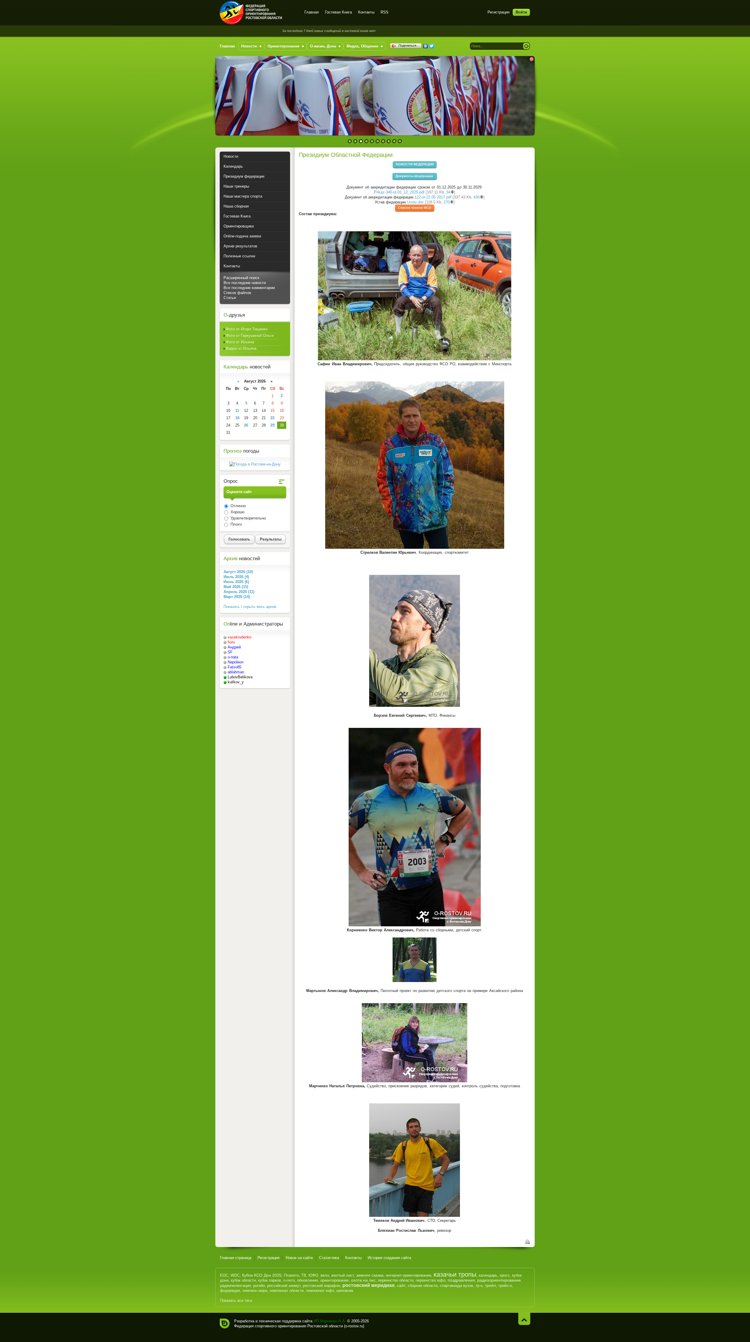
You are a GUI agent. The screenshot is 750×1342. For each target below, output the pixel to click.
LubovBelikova (240, 677)
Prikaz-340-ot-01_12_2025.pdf (399, 192)
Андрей (234, 647)
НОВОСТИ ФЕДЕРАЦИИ (415, 164)
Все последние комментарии (249, 288)
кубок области (243, 1280)
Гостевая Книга (338, 12)
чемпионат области (287, 1290)
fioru (231, 642)
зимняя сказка (369, 1275)
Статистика (329, 1258)
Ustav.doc (415, 202)
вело (325, 1275)
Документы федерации (415, 176)
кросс (505, 1275)
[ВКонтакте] (425, 46)
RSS (384, 12)
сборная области (422, 1285)
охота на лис (363, 1280)
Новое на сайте (299, 1258)
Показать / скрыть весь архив (250, 606)
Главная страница (235, 1258)
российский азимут (284, 1285)
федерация (230, 1290)
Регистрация (498, 12)
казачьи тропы (455, 1274)
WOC (235, 1275)
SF (230, 652)
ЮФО (313, 1275)
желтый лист (342, 1275)
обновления (307, 1280)
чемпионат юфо (320, 1290)
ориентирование (334, 1280)
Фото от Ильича (240, 342)
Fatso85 (234, 667)
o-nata (233, 657)
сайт (401, 1285)
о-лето (289, 1280)
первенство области (395, 1280)
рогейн (259, 1285)
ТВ (303, 1275)
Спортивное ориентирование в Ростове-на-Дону (258, 12)
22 (272, 418)
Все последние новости (245, 283)
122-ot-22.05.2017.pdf (433, 197)
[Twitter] (432, 46)
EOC (224, 1275)
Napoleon (235, 662)
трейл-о (505, 1285)
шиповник (344, 1290)
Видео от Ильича (241, 348)
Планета (291, 1275)
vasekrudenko (239, 637)
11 (237, 410)
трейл (490, 1285)
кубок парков (269, 1280)
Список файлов (237, 293)
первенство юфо (430, 1280)
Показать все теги (236, 1300)
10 (400, 141)
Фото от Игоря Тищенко (246, 329)
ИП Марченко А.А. (329, 1321)
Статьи (230, 297)
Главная (311, 12)
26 (246, 425)
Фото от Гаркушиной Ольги (250, 335)
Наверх (524, 1318)
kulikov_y (236, 682)
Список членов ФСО (414, 207)
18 (237, 418)
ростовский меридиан (368, 1285)
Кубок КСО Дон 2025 (262, 1275)
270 (447, 202)
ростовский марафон (321, 1285)
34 (448, 192)
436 (476, 197)
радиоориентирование (499, 1280)
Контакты (366, 12)
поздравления (461, 1280)
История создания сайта (389, 1258)
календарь (488, 1275)
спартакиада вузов (456, 1285)
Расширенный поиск (241, 278)
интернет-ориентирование (408, 1275)
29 (272, 425)
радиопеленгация (235, 1285)
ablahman (236, 672)
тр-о (479, 1285)
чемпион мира (254, 1290)
